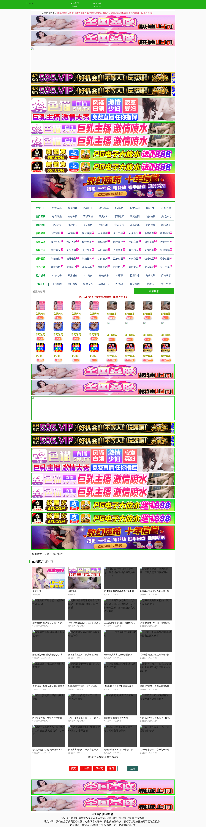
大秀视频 (149, 250)
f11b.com (28, 3)
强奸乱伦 (87, 250)
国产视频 (55, 233)
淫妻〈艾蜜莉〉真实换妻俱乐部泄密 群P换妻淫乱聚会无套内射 (169, 686)
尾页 (111, 768)
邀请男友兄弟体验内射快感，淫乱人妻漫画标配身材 (164, 591)
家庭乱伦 (71, 267)
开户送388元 (112, 360)
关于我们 (96, 814)
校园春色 (102, 267)
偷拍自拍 (55, 258)
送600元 (112, 339)
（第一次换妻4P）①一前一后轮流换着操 (159, 749)
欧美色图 (133, 258)
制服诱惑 (165, 250)
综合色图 (165, 258)
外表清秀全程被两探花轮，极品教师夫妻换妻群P (162, 718)
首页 (46, 554)
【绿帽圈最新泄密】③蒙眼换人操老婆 (122, 686)
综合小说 (165, 267)
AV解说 (71, 233)
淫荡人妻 (87, 267)
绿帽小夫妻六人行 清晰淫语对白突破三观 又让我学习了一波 (60, 749)
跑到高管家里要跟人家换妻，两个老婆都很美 (125, 749)
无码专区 (71, 250)
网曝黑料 (165, 241)
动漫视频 (149, 233)
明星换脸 (149, 241)
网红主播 (133, 241)
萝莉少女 (133, 250)
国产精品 (55, 250)
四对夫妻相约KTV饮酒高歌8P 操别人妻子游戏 (89, 749)
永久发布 (97, 3)
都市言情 (55, 267)
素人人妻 (71, 241)
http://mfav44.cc (97, 6)
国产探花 (118, 241)
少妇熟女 (102, 258)
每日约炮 (112, 317)
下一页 (99, 768)
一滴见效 (40, 338)
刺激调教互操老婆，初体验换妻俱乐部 (50, 623)
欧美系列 (165, 233)
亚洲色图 (118, 258)
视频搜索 (154, 291)
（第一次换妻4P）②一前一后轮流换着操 (87, 718)
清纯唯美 (71, 258)
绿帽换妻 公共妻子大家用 (116, 718)
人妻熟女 (118, 250)
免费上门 (40, 317)
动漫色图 (149, 258)
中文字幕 (102, 233)
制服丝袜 (87, 258)
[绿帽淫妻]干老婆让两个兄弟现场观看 (85, 686)
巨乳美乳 (102, 250)
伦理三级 (118, 233)
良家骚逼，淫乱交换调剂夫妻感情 (48, 686)
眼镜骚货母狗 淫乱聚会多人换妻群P (49, 654)
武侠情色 (118, 267)
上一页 (85, 768)
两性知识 (133, 267)
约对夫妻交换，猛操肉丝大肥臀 (47, 718)
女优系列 (133, 233)
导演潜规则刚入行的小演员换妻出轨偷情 (159, 623)
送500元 (40, 360)
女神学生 (55, 241)
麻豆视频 (87, 233)
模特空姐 (87, 241)
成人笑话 (149, 267)
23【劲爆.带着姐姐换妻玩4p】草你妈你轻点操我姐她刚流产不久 (134, 591)
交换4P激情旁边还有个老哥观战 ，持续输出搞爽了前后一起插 (97, 623)
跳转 (132, 768)
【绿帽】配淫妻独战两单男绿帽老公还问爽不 (161, 654)
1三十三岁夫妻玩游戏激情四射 (118, 654)
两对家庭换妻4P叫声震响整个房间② (85, 654)
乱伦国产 (102, 241)
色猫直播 (72, 591)
